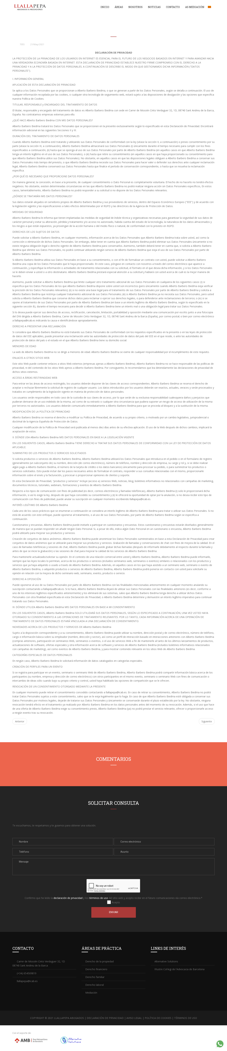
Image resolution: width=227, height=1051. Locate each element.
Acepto (115, 902)
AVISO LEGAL (134, 1018)
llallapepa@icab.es (25, 320)
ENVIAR (113, 912)
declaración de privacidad (68, 898)
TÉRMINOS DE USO (185, 1018)
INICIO (105, 7)
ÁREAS (119, 7)
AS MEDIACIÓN (194, 7)
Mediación (91, 992)
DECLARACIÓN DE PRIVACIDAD (105, 1018)
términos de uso (98, 898)
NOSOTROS (135, 7)
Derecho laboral (94, 984)
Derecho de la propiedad (99, 961)
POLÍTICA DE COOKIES (158, 1018)
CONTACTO (173, 7)
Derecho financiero (96, 969)
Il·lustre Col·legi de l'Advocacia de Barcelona (179, 969)
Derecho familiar (94, 977)
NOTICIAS (154, 7)
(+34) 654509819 (26, 973)
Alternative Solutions (166, 961)
